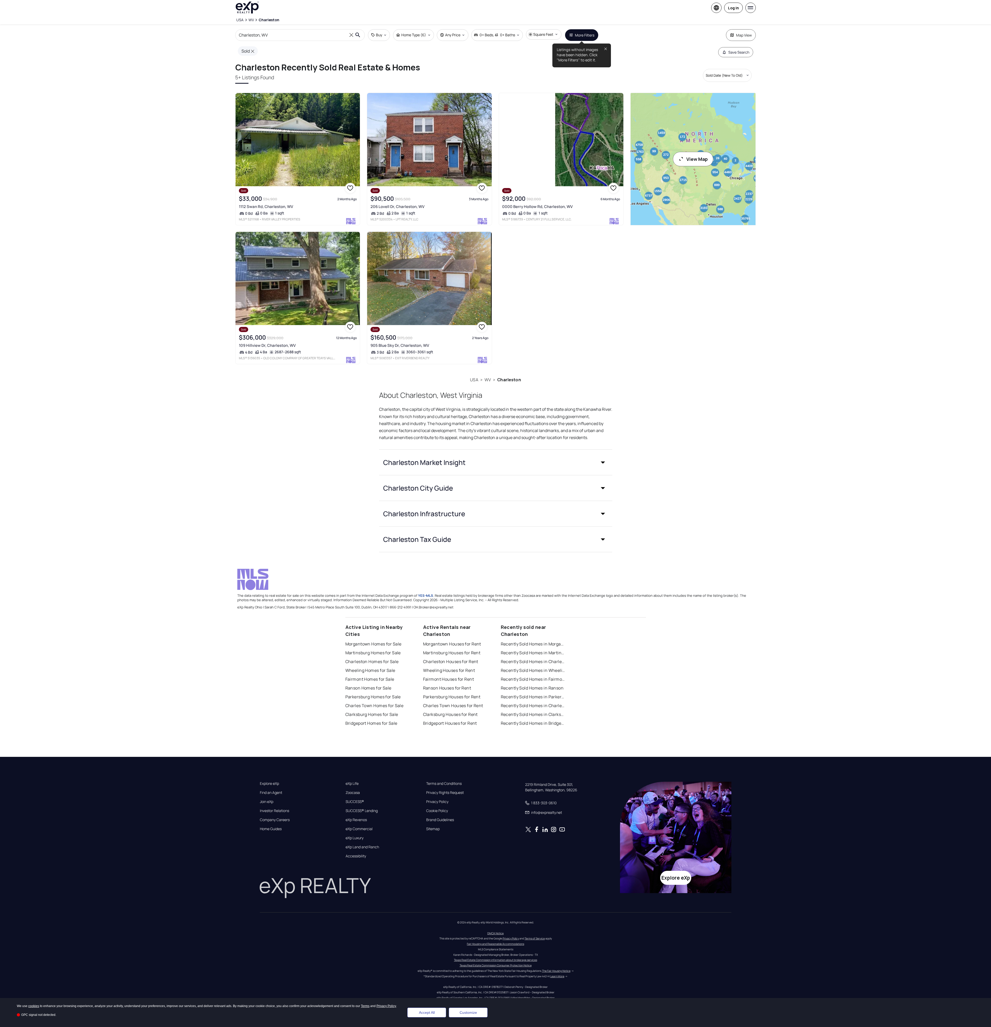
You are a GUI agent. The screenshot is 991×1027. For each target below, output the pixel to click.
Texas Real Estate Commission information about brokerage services (495, 960)
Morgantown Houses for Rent (452, 644)
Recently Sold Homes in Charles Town (533, 705)
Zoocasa (353, 792)
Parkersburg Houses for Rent (452, 697)
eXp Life (352, 783)
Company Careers (275, 820)
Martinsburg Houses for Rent (452, 653)
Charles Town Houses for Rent (453, 705)
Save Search (738, 52)
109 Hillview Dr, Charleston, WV (267, 345)
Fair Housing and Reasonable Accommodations (495, 944)
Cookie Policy (437, 811)
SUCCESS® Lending (362, 811)
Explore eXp (269, 783)
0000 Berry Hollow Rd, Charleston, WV (537, 206)
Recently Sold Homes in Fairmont (533, 679)
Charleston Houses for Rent (450, 661)
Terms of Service (535, 938)
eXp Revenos (356, 820)
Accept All (427, 1012)
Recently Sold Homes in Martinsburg (533, 653)
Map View (744, 35)
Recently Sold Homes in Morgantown (533, 644)
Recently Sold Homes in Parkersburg (533, 697)
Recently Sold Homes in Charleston (533, 661)
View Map (697, 159)
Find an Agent (271, 792)
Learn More (557, 976)
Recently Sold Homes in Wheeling (533, 670)
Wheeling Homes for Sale (370, 670)
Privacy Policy (437, 801)
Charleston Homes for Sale (372, 661)
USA (474, 380)
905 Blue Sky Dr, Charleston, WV (399, 345)
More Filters (584, 35)
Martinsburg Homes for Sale (373, 653)
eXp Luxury (354, 838)
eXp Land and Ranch (362, 847)
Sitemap (433, 829)
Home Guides (271, 829)
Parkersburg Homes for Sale (373, 697)
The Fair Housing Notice (556, 971)
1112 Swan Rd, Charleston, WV (266, 206)
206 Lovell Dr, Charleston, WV (397, 206)
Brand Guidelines (440, 820)
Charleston (509, 380)
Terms (365, 1006)
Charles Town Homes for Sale (374, 705)
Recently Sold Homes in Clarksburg (533, 714)
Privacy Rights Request (445, 792)
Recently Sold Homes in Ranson (532, 688)
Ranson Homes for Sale (368, 688)
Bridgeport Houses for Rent (450, 723)
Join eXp (266, 801)
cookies (33, 1006)
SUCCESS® (355, 801)
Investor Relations (274, 811)
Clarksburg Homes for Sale (371, 714)
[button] (495, 462)
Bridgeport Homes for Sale (371, 723)
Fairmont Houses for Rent (448, 679)
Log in (733, 7)
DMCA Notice (495, 933)
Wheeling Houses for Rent (449, 670)
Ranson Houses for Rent (447, 688)
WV (487, 380)
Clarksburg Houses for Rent (450, 714)
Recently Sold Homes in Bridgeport (533, 723)
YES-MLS (425, 595)
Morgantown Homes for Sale (373, 644)
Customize (468, 1012)
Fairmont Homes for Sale (369, 679)
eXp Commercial (359, 829)
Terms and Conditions (444, 783)
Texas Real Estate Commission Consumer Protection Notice (496, 965)
